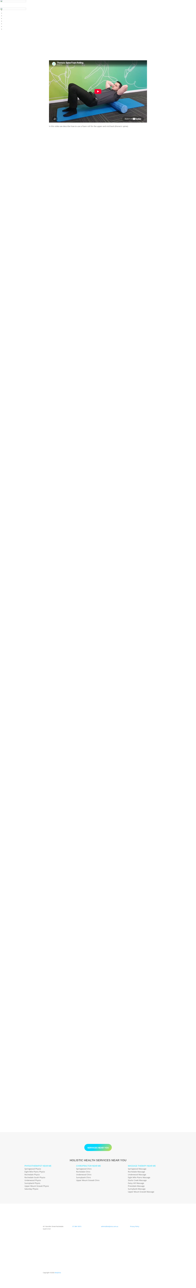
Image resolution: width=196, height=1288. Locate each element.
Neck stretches (29, 431)
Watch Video (26, 242)
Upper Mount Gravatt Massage (141, 1192)
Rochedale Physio (32, 1174)
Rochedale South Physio (34, 1177)
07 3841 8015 (76, 1226)
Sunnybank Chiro (83, 1177)
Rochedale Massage (136, 1171)
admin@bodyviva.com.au (109, 1226)
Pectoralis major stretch (35, 335)
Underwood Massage (137, 1174)
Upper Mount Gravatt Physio (36, 1186)
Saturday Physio (31, 1189)
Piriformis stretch (31, 238)
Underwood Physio (32, 1180)
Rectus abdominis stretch (35, 817)
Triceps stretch (29, 528)
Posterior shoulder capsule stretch (41, 1010)
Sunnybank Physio (32, 1183)
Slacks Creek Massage (137, 1180)
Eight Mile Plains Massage (139, 1177)
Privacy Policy (134, 1226)
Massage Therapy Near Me (142, 1165)
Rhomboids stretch (31, 721)
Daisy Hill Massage (136, 1183)
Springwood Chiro (84, 1169)
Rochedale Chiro (83, 1171)
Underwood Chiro (83, 1174)
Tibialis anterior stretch (34, 624)
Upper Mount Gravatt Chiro (87, 1180)
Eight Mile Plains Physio (34, 1171)
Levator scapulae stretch (35, 1107)
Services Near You (98, 1148)
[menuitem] (6, 10)
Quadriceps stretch (31, 914)
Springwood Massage (137, 1169)
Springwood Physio (32, 1169)
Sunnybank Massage (136, 1189)
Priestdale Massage (136, 1186)
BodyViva (58, 1273)
